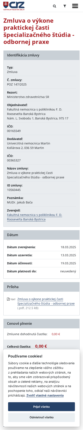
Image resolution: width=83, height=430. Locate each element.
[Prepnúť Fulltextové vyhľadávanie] (54, 6)
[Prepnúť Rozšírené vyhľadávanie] (65, 6)
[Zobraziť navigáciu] (75, 6)
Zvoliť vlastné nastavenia (45, 395)
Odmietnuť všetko (42, 417)
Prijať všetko (41, 406)
